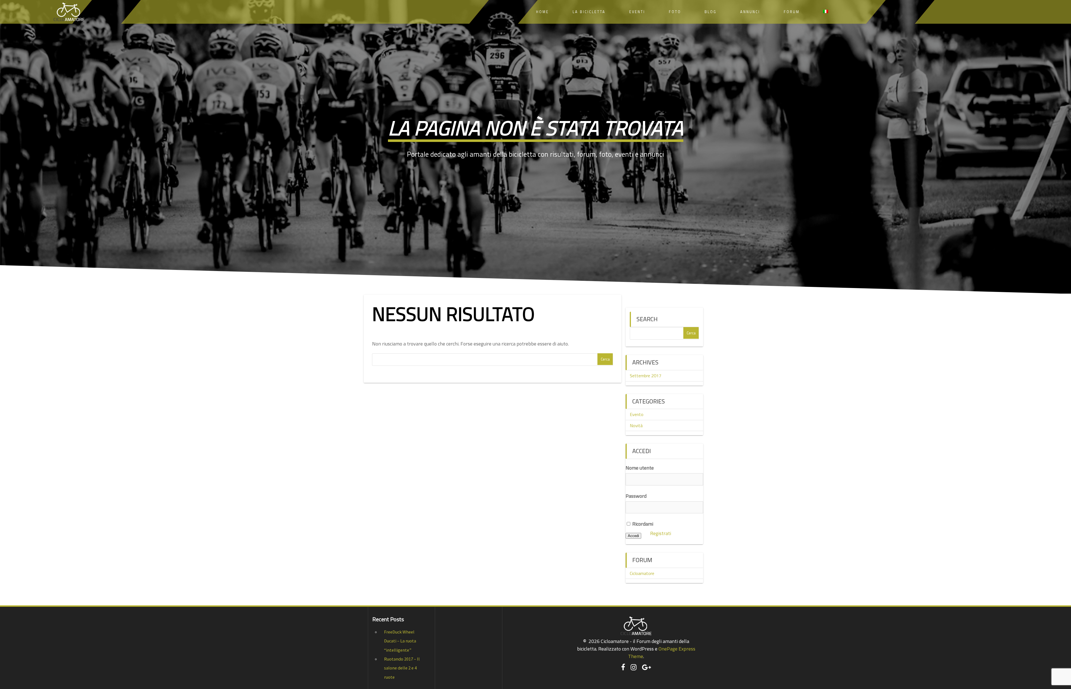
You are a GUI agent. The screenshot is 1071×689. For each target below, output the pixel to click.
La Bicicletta (589, 11)
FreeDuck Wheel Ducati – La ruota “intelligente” (400, 641)
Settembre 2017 (645, 375)
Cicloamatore (642, 573)
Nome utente (640, 468)
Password (636, 496)
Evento (636, 414)
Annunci (750, 11)
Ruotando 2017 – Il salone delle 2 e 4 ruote (402, 668)
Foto (675, 11)
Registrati (660, 533)
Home (542, 11)
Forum (792, 11)
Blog (711, 11)
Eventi (637, 11)
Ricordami (642, 524)
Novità (636, 425)
